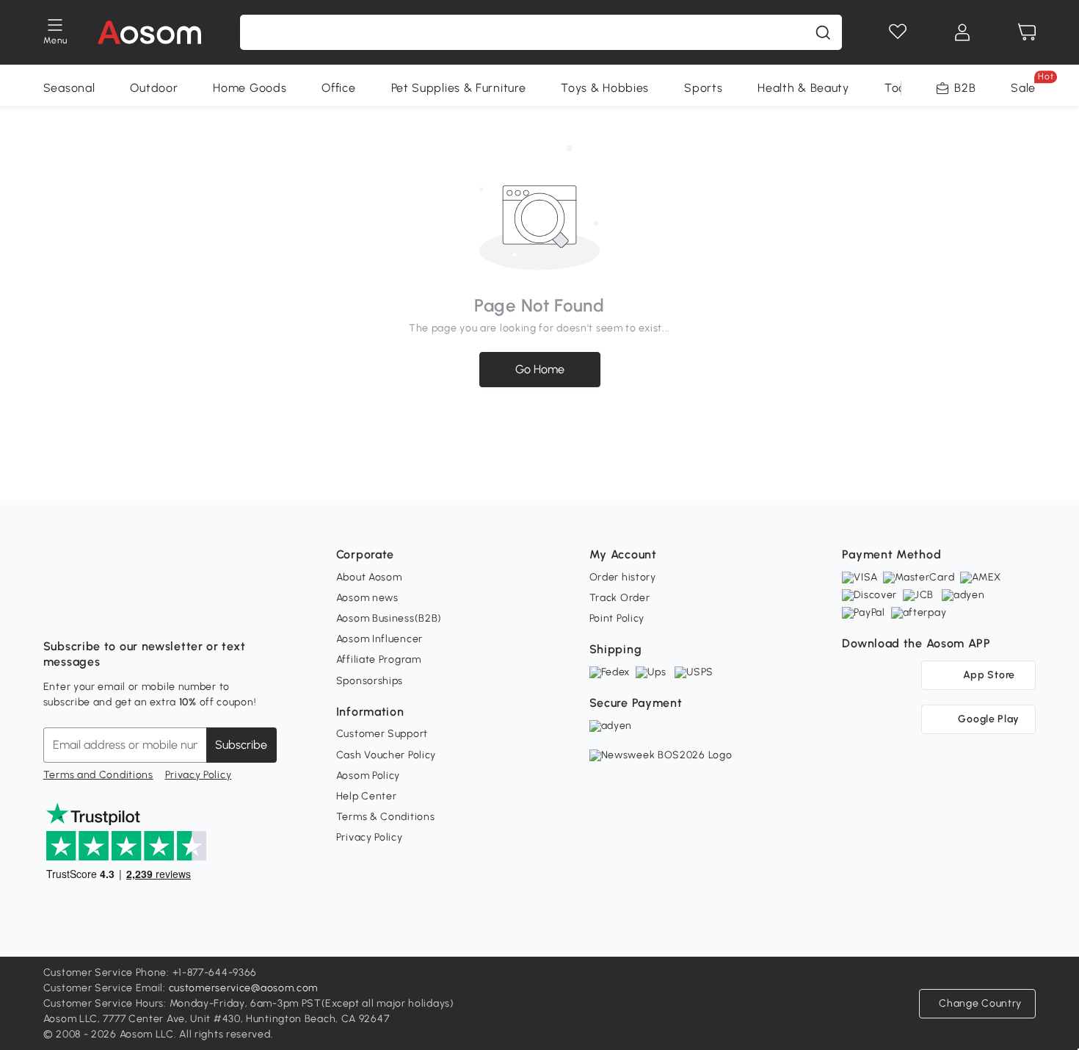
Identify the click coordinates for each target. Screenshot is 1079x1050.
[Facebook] (55, 610)
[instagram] (87, 610)
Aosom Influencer (379, 639)
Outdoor (154, 88)
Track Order (619, 597)
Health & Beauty (803, 88)
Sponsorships (369, 681)
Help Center (366, 796)
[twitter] (184, 610)
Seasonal (69, 88)
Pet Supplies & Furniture (458, 88)
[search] (823, 32)
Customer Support (382, 733)
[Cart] (1027, 32)
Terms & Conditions (385, 816)
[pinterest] (152, 610)
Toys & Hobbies (605, 88)
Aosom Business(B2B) (389, 618)
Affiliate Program (378, 659)
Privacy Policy (198, 775)
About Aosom (369, 577)
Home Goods (249, 88)
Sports (703, 88)
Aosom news (367, 597)
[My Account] (962, 32)
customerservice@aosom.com (244, 988)
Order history (622, 577)
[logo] (149, 32)
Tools (899, 88)
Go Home (539, 369)
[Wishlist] (898, 32)
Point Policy (616, 618)
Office (338, 88)
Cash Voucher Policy (386, 755)
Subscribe (241, 745)
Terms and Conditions (98, 775)
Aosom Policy (368, 775)
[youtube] (119, 610)
